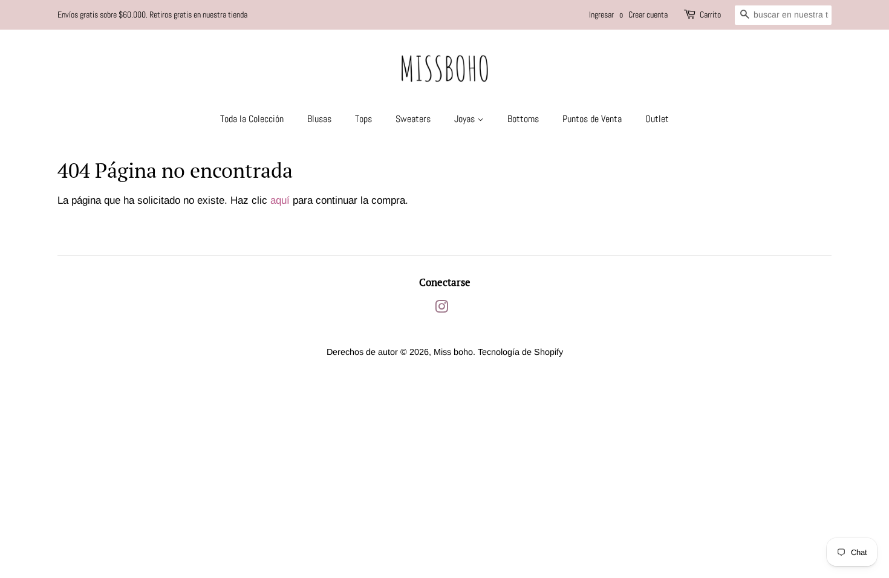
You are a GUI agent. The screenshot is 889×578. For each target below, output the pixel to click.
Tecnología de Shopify (520, 352)
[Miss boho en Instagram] (441, 309)
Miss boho (453, 352)
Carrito (710, 14)
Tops (363, 118)
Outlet (657, 118)
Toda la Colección (252, 118)
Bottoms (523, 118)
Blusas (319, 118)
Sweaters (413, 118)
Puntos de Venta (592, 118)
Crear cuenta (648, 14)
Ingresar (601, 14)
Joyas (465, 118)
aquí (280, 200)
